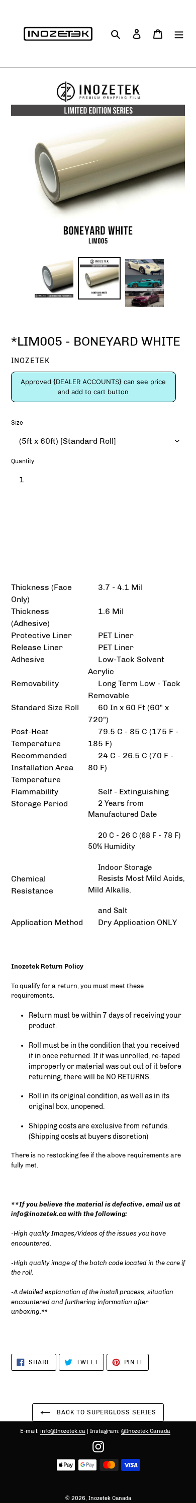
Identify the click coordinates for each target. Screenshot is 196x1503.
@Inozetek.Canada (145, 1431)
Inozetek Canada (109, 1498)
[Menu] (178, 34)
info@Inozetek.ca (62, 1431)
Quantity (22, 461)
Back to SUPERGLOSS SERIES (105, 1412)
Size (17, 422)
